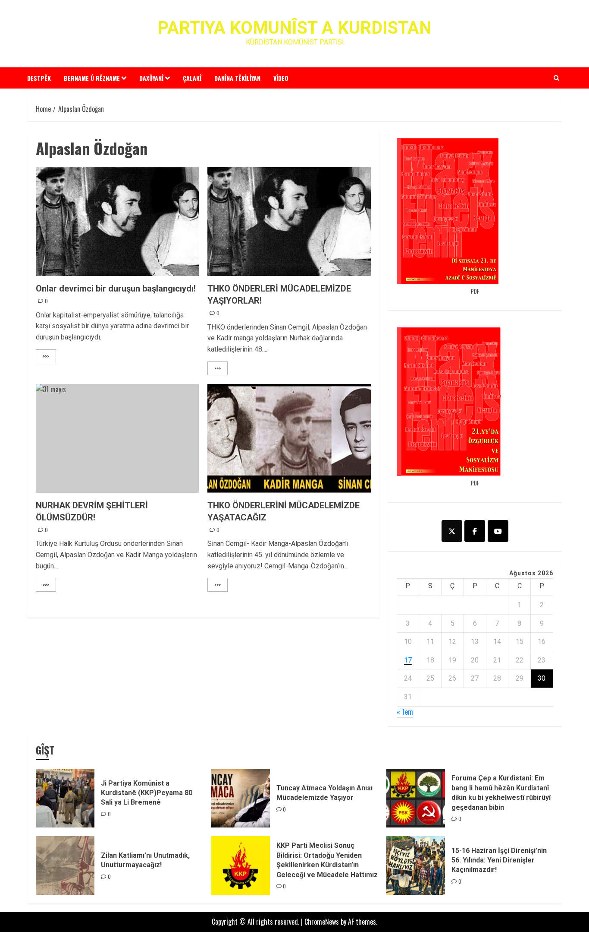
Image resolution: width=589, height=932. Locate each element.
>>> (46, 356)
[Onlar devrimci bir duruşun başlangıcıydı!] (117, 221)
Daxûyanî (151, 77)
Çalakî (192, 77)
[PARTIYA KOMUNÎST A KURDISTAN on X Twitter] (452, 531)
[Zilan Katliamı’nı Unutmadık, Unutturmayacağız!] (65, 865)
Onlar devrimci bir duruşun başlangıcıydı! (116, 288)
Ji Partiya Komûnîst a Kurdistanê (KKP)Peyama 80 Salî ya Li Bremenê (146, 793)
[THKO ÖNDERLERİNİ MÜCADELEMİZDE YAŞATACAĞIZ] (288, 438)
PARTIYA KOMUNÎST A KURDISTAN (294, 28)
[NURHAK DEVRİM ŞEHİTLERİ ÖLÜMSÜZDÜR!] (117, 438)
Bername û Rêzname (92, 77)
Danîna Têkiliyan (237, 77)
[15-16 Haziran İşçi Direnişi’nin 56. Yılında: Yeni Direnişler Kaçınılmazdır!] (415, 865)
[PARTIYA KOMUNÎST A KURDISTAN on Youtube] (498, 531)
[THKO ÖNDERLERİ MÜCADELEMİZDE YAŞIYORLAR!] (288, 221)
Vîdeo (280, 77)
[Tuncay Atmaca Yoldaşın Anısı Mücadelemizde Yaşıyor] (240, 798)
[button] (556, 78)
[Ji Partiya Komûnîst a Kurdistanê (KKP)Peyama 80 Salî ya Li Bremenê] (65, 798)
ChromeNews (321, 921)
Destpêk (39, 77)
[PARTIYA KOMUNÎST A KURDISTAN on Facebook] (474, 531)
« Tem (405, 712)
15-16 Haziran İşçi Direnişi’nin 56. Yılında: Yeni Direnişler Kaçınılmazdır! (499, 860)
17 (408, 660)
